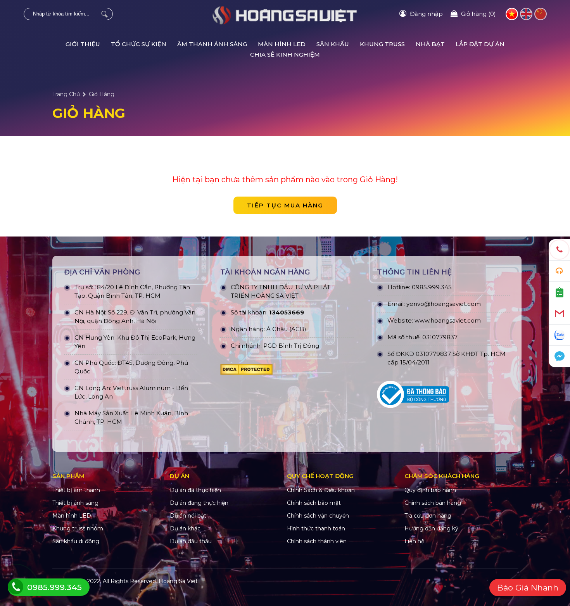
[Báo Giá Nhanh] (559, 292)
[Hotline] (559, 250)
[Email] (559, 314)
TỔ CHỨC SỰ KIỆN (138, 44)
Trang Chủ (66, 94)
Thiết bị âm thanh (76, 490)
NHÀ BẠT (430, 44)
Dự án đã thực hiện (195, 490)
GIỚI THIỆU (83, 44)
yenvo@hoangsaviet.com (443, 303)
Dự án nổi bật (188, 515)
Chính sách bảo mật (314, 502)
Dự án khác (185, 528)
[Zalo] (559, 335)
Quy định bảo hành (430, 490)
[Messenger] (559, 356)
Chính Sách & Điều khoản (321, 490)
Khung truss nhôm (77, 528)
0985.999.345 (432, 287)
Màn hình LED (71, 515)
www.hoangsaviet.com (448, 320)
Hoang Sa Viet (178, 581)
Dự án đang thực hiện (199, 502)
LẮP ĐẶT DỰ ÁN (480, 44)
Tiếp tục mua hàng (285, 205)
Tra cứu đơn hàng (427, 515)
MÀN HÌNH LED (282, 44)
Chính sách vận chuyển (318, 515)
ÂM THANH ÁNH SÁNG (212, 44)
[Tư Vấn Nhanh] (559, 271)
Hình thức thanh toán (316, 528)
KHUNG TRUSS (382, 44)
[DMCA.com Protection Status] (286, 369)
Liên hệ (414, 541)
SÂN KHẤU (332, 44)
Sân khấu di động (75, 541)
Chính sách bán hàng (432, 502)
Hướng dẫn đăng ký (431, 528)
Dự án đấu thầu (191, 541)
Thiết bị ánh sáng (75, 502)
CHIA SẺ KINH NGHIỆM (285, 54)
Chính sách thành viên (317, 541)
